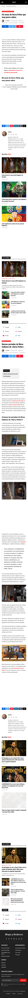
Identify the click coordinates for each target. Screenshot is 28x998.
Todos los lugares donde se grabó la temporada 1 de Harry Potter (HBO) (18, 891)
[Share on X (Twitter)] (12, 26)
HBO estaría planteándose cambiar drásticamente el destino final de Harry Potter (17, 900)
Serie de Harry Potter (6, 341)
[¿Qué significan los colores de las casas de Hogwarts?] (14, 214)
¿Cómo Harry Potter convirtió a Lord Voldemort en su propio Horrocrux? (18, 294)
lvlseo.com (23, 991)
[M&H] (14, 2)
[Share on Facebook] (5, 26)
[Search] (26, 2)
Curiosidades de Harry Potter (11, 6)
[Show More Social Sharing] (24, 26)
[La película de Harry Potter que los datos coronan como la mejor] (5, 314)
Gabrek (7, 20)
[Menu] (2, 2)
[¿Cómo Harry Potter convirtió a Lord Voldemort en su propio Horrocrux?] (14, 189)
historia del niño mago (18, 400)
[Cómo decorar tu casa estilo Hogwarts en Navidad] (14, 165)
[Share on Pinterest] (19, 26)
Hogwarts (23, 542)
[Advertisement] (11, 34)
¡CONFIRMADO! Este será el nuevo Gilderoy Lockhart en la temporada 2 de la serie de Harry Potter (13, 785)
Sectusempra (6, 376)
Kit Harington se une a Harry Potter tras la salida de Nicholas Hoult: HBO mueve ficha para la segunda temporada (13, 759)
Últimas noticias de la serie (10, 374)
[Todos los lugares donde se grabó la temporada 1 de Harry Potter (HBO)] (14, 800)
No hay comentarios (14, 22)
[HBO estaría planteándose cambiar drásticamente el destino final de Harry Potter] (5, 902)
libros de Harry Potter (15, 404)
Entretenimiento (20, 945)
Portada (3, 6)
